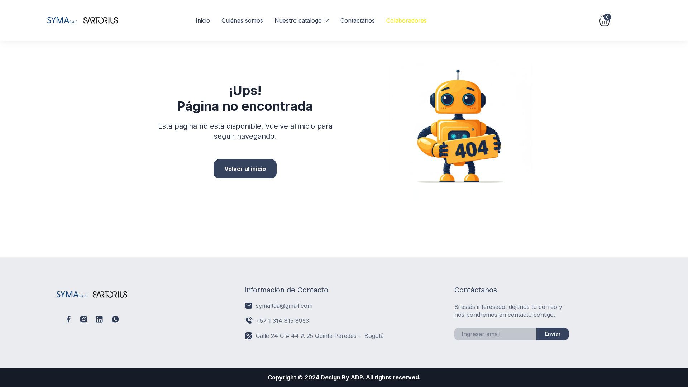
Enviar (552, 334)
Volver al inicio (245, 168)
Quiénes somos (242, 20)
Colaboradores (406, 20)
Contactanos (357, 20)
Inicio (203, 20)
